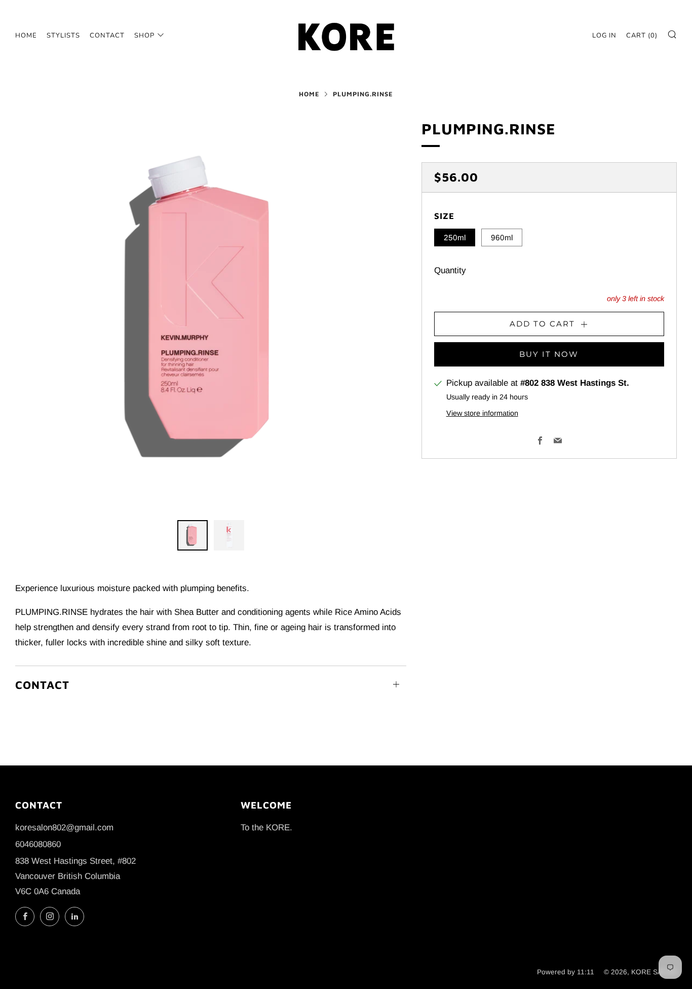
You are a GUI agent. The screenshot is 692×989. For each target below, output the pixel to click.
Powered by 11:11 (565, 972)
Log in (604, 35)
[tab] (192, 535)
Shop (144, 35)
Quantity (450, 270)
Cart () (642, 35)
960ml (502, 237)
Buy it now (549, 353)
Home (26, 35)
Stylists (63, 35)
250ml (455, 237)
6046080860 (38, 844)
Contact (107, 35)
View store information (482, 413)
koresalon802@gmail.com (64, 827)
